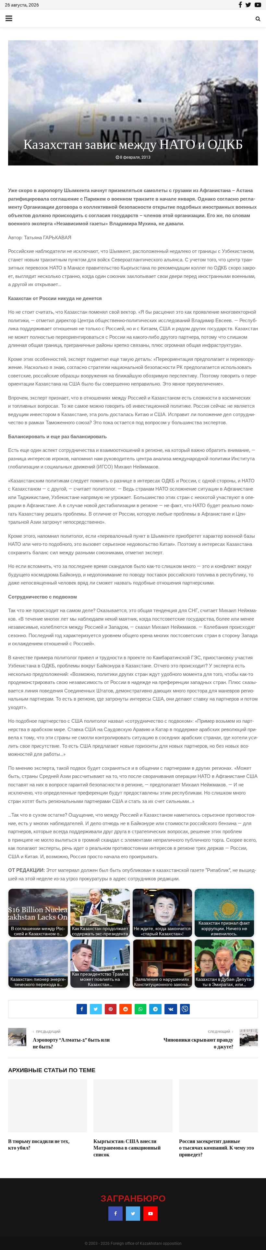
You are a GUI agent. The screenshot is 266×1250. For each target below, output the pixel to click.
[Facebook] (115, 1213)
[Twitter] (133, 1213)
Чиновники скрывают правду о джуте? (198, 1043)
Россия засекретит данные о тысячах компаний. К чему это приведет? (216, 1148)
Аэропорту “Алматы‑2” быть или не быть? (71, 1043)
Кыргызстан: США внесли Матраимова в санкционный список (127, 1148)
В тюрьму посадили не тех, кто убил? (38, 1145)
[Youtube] (150, 1213)
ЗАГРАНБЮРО (133, 1199)
